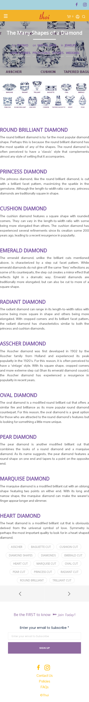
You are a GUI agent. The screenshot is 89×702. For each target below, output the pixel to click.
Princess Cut (43, 572)
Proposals (41, 53)
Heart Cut (20, 564)
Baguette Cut (41, 547)
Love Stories (20, 53)
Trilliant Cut (61, 580)
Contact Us (45, 675)
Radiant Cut (70, 572)
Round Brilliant (32, 580)
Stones (58, 53)
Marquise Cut (46, 564)
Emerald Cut (73, 555)
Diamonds (48, 555)
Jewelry (70, 45)
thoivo (22, 45)
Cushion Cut (69, 547)
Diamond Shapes (20, 555)
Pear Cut (19, 572)
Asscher (16, 547)
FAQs (45, 687)
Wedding (72, 53)
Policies (44, 681)
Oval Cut (71, 564)
